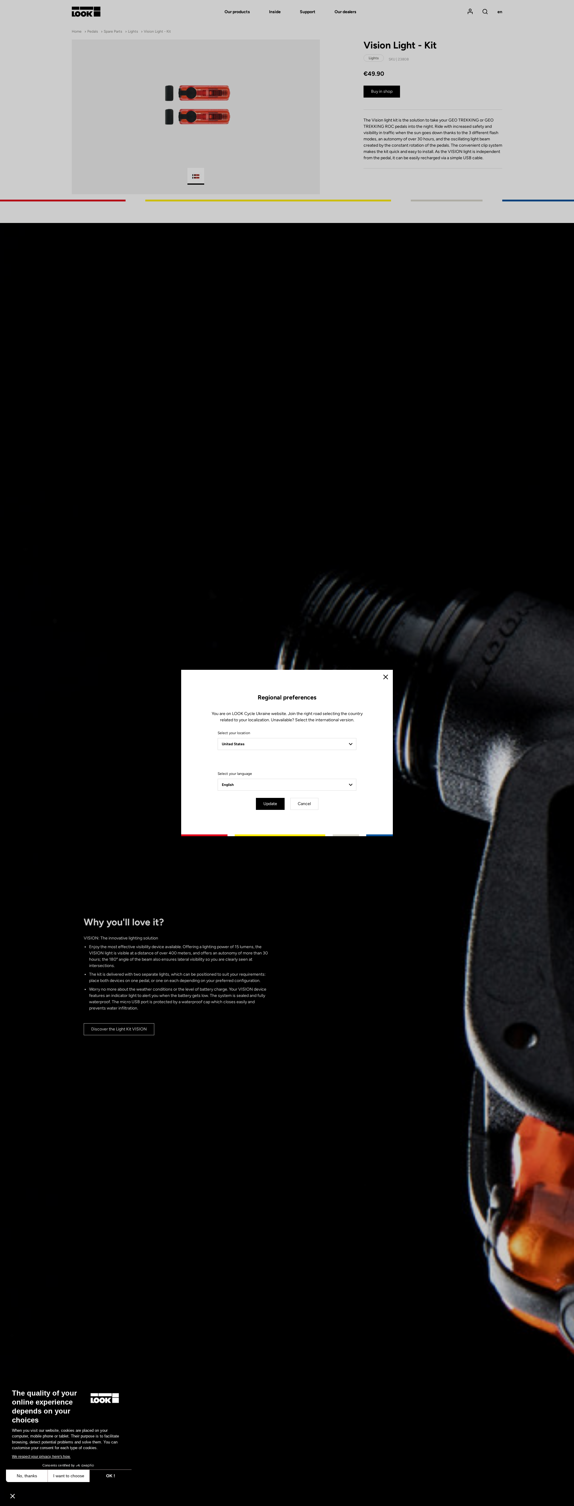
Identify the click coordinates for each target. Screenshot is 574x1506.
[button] (12, 1496)
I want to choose (68, 1475)
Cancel (304, 803)
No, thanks (27, 1475)
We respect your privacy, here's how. (41, 1457)
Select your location (234, 733)
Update (270, 803)
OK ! (110, 1475)
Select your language (235, 774)
